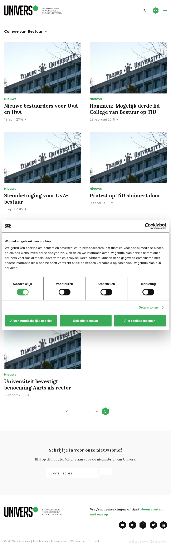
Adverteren (59, 541)
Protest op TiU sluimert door (125, 195)
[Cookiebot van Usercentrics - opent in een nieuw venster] (148, 226)
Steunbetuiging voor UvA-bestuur (36, 198)
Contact (93, 541)
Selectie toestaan (85, 320)
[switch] (64, 292)
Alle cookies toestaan (139, 320)
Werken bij (77, 541)
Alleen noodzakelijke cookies (31, 320)
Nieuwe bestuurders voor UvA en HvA (41, 109)
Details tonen (148, 307)
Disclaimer (40, 541)
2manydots (158, 541)
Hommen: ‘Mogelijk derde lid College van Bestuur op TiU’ (125, 109)
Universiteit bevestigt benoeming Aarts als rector (37, 384)
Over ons (23, 541)
